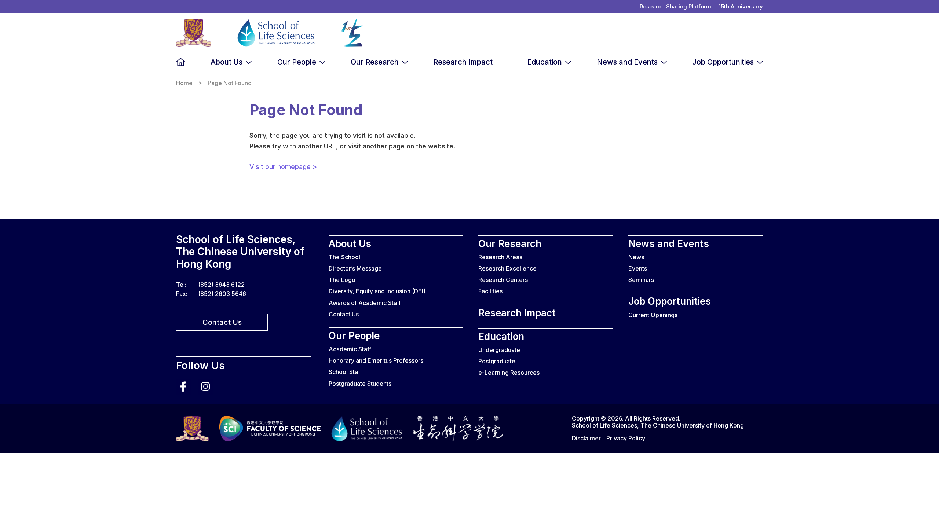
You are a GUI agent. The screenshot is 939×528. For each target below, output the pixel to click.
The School (344, 257)
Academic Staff (350, 349)
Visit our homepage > (283, 166)
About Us (226, 62)
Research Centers (503, 279)
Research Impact (463, 62)
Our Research (375, 62)
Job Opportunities (723, 62)
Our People (296, 62)
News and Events (627, 62)
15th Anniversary (741, 6)
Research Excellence (507, 268)
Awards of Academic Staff (365, 303)
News (636, 257)
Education (544, 62)
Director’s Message (355, 268)
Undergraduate (499, 349)
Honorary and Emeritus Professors (376, 360)
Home (180, 62)
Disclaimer (586, 438)
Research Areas (500, 257)
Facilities (490, 291)
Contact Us (222, 322)
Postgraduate (496, 361)
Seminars (641, 279)
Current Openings (652, 315)
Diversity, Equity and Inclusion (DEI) (377, 291)
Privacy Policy (625, 438)
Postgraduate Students (360, 383)
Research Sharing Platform (675, 6)
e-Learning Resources (509, 372)
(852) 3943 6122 (221, 284)
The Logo (342, 279)
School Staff (345, 371)
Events (637, 268)
